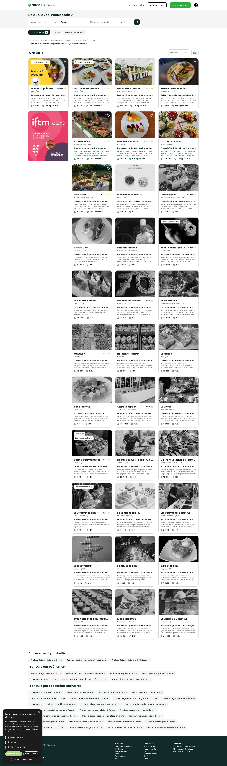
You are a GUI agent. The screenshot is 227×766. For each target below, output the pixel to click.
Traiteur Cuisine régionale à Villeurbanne (86, 660)
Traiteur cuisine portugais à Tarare (85, 727)
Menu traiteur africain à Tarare (147, 692)
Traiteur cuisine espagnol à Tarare (47, 721)
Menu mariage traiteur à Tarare (45, 673)
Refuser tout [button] (31, 754)
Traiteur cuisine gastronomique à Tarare (100, 704)
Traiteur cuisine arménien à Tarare (124, 721)
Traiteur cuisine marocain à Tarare (86, 721)
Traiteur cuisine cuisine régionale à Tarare (145, 704)
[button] (22, 759)
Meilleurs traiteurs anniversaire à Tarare (85, 673)
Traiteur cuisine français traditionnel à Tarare (52, 710)
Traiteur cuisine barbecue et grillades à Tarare (53, 704)
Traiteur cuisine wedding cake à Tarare (166, 727)
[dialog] (22, 736)
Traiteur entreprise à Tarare (123, 673)
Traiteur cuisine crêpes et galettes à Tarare (103, 716)
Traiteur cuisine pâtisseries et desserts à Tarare (53, 716)
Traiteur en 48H (157, 5)
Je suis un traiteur (180, 5)
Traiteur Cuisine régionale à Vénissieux (130, 660)
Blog (142, 5)
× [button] (39, 712)
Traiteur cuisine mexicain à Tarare (46, 727)
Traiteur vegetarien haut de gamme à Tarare (135, 698)
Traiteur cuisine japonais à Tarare (145, 716)
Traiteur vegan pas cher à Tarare (178, 698)
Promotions (131, 5)
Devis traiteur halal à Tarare (79, 692)
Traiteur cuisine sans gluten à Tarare (97, 710)
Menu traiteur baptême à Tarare (157, 673)
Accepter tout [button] (13, 754)
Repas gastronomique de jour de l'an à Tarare (84, 679)
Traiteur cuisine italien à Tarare (45, 692)
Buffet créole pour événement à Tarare (89, 698)
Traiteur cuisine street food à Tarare (138, 710)
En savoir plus (26, 732)
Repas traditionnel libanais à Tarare (47, 698)
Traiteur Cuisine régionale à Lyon (46, 660)
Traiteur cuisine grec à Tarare (160, 721)
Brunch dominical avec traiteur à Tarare (131, 679)
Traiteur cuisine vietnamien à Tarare (124, 727)
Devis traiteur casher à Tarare (112, 692)
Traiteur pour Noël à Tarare (43, 679)
